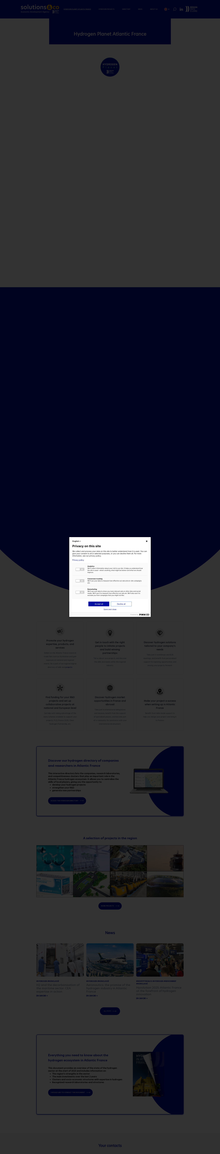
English (75, 541)
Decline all (121, 604)
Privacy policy (78, 560)
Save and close (110, 609)
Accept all (99, 604)
